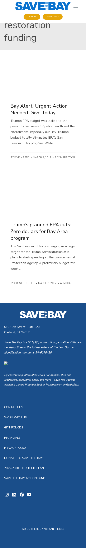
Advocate (66, 283)
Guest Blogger (24, 283)
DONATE (32, 16)
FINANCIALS (12, 438)
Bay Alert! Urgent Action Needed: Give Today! (39, 109)
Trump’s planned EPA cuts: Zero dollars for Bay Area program (40, 231)
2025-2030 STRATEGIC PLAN (24, 468)
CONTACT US (13, 407)
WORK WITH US (15, 417)
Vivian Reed (21, 157)
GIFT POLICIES (13, 427)
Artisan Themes (54, 529)
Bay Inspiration (65, 157)
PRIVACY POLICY (15, 448)
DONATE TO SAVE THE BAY (23, 458)
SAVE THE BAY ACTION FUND (24, 478)
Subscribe (53, 16)
